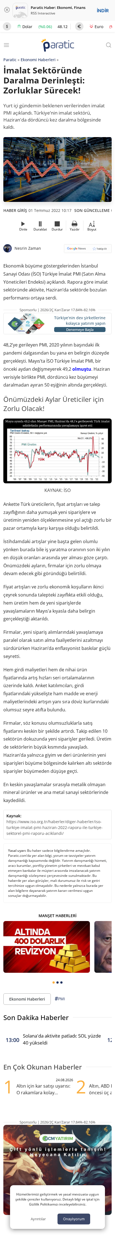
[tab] (53, 982)
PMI (60, 998)
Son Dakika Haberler (36, 1017)
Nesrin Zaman (28, 248)
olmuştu (81, 369)
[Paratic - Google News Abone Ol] (88, 250)
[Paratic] (57, 45)
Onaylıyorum (74, 1219)
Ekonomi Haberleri (38, 59)
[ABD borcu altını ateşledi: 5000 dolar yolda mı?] (46, 947)
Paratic (9, 59)
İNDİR (103, 10)
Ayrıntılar (38, 1218)
